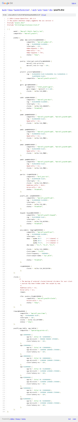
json (74, 419)
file (43, 15)
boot (45, 10)
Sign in (74, 3)
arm (40, 10)
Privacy (17, 419)
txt (69, 419)
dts (50, 10)
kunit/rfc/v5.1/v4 (21, 10)
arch (34, 10)
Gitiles (12, 419)
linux (10, 10)
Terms (23, 419)
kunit (4, 10)
